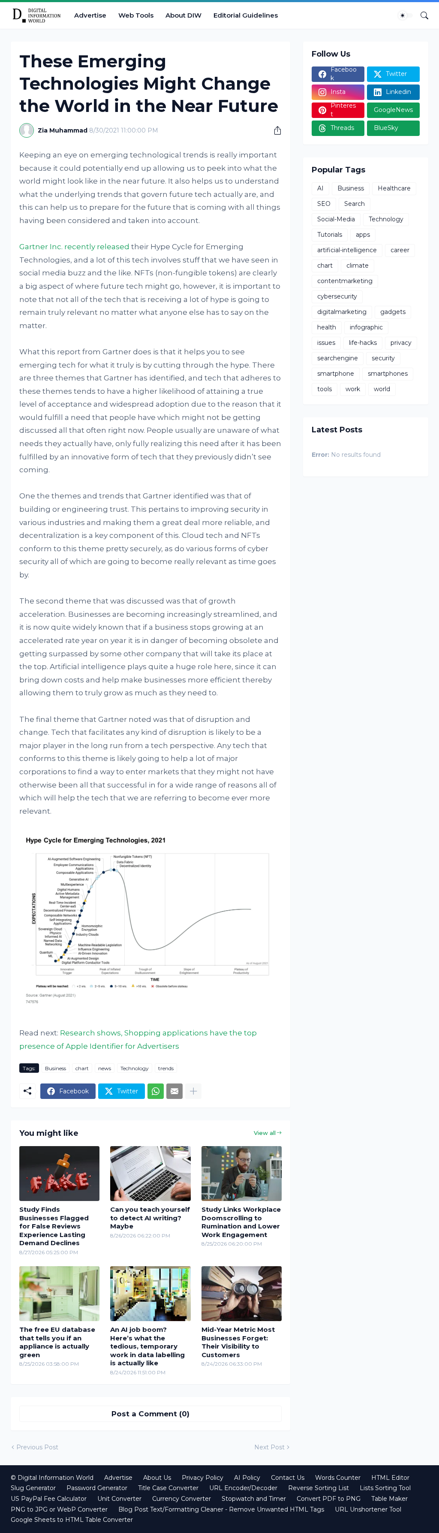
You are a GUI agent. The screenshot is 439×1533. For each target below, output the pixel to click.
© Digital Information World (52, 1478)
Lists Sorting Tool (385, 1488)
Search (354, 204)
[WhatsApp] (155, 1091)
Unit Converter (119, 1499)
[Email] (174, 1091)
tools (324, 389)
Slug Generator (33, 1488)
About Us (157, 1478)
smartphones (388, 373)
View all (265, 1132)
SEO (324, 204)
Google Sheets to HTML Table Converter (72, 1520)
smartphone (335, 373)
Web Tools (135, 15)
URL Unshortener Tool (368, 1509)
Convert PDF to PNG (329, 1499)
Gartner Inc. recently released (74, 246)
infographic (366, 327)
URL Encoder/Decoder (243, 1488)
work (353, 389)
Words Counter (338, 1478)
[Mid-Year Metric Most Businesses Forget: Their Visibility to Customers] (241, 1293)
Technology (134, 1068)
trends (166, 1068)
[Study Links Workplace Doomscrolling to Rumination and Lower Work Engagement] (241, 1173)
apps (363, 234)
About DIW (183, 15)
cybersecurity (337, 296)
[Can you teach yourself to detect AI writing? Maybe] (150, 1173)
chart (82, 1068)
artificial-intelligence (347, 250)
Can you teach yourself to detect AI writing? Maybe (150, 1217)
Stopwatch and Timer (254, 1499)
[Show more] (193, 1091)
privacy (401, 343)
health (326, 327)
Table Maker (389, 1499)
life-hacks (363, 343)
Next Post (269, 1447)
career (400, 250)
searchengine (337, 358)
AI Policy (247, 1478)
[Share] (274, 130)
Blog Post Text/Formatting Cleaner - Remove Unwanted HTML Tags (221, 1509)
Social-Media (336, 219)
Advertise (90, 15)
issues (326, 343)
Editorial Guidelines (245, 15)
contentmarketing (345, 281)
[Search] (421, 15)
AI (320, 188)
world (382, 389)
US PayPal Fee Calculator (49, 1499)
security (383, 358)
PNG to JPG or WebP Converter (59, 1509)
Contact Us (287, 1478)
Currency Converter (181, 1499)
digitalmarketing (342, 312)
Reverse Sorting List (318, 1488)
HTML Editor (390, 1478)
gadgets (393, 312)
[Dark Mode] (405, 15)
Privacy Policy (202, 1478)
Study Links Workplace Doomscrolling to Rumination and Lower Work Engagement (241, 1222)
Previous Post (37, 1447)
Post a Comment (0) (150, 1413)
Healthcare (394, 188)
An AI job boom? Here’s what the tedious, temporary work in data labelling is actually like (147, 1346)
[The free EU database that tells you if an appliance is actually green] (59, 1293)
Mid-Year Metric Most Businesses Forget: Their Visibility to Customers (238, 1342)
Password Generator (96, 1488)
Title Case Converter (168, 1488)
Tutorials (329, 234)
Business (55, 1068)
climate (357, 265)
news (104, 1068)
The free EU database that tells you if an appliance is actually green (57, 1342)
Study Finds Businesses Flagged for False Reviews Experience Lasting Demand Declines (54, 1226)
